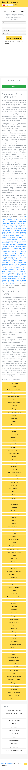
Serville (14, 243)
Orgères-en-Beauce (11, 228)
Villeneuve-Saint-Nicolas (9, 271)
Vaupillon (14, 253)
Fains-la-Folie (11, 237)
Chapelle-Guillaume (14, 695)
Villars (3, 232)
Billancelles (13, 255)
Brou (24, 276)
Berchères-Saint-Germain (18, 250)
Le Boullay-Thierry (20, 275)
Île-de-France (14, 733)
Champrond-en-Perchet (14, 571)
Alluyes (13, 239)
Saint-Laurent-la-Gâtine (14, 479)
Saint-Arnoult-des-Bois (8, 244)
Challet (18, 239)
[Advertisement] (14, 61)
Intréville (23, 239)
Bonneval (11, 264)
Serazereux (8, 43)
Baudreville (22, 271)
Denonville (5, 264)
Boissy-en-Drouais (20, 230)
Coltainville (5, 248)
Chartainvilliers (6, 260)
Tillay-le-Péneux (21, 280)
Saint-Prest (22, 257)
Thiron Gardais (21, 269)
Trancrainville (22, 262)
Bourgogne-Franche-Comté (14, 713)
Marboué (4, 269)
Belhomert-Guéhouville (14, 565)
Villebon (11, 269)
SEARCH (14, 86)
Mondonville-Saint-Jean (14, 597)
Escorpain (5, 266)
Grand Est (14, 727)
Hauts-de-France (14, 730)
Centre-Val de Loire (9, 41)
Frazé (13, 262)
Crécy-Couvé (15, 227)
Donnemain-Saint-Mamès (14, 389)
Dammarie (15, 232)
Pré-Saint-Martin (21, 246)
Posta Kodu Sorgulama (10, 2)
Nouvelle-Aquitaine (14, 740)
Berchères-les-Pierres (20, 219)
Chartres (23, 251)
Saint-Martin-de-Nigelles (9, 278)
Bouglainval (22, 221)
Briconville (16, 241)
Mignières (17, 267)
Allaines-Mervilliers (7, 276)
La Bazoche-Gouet (14, 488)
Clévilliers (23, 241)
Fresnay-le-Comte (14, 266)
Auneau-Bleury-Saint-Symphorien (14, 546)
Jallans (9, 227)
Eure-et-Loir (19, 41)
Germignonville (21, 244)
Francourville (18, 276)
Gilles (3, 228)
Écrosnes (4, 273)
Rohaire (11, 246)
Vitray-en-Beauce (21, 259)
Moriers (10, 273)
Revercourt (21, 228)
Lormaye (23, 223)
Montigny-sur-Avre (13, 257)
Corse (14, 723)
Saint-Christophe (7, 243)
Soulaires (4, 282)
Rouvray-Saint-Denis (14, 282)
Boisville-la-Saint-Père (19, 273)
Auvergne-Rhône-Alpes (14, 710)
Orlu (3, 221)
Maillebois (5, 259)
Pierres (12, 218)
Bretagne (14, 717)
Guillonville (12, 283)
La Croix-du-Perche (14, 450)
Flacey (24, 267)
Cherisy (12, 259)
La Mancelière (14, 383)
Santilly (19, 243)
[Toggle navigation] (16, 5)
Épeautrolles (5, 225)
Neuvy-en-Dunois (7, 275)
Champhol (11, 280)
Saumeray (23, 227)
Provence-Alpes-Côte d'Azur (14, 750)
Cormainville (9, 241)
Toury (3, 241)
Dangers (4, 246)
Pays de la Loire (14, 747)
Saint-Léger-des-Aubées (9, 251)
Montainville (5, 253)
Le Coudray (14, 260)
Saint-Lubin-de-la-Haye (13, 223)
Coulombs (5, 234)
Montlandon (18, 225)
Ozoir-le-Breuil (14, 428)
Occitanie (14, 743)
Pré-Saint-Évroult (14, 622)
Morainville (20, 237)
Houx (10, 267)
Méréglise (10, 219)
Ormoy (4, 223)
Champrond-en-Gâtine (14, 679)
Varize (24, 243)
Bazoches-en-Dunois (8, 235)
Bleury (12, 225)
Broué (9, 232)
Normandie (14, 737)
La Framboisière (21, 264)
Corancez (23, 232)
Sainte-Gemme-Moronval (18, 234)
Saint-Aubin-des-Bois (12, 221)
